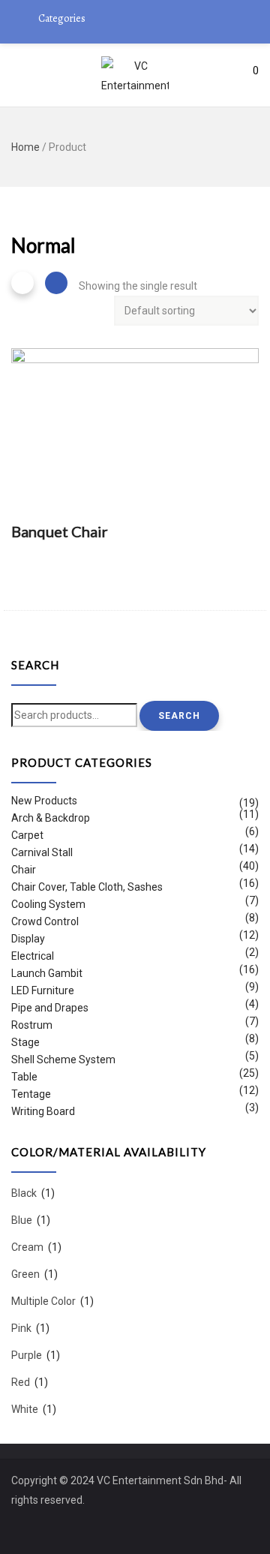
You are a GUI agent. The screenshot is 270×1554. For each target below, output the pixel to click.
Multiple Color (43, 1301)
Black (24, 1193)
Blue (21, 1220)
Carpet (27, 835)
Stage (25, 1042)
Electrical (32, 956)
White (24, 1409)
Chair (23, 870)
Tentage (31, 1094)
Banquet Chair (59, 531)
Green (25, 1274)
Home (25, 147)
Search (179, 716)
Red (20, 1382)
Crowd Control (45, 921)
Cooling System (48, 904)
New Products (44, 802)
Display (28, 939)
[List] (56, 283)
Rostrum (31, 1025)
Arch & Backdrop (50, 818)
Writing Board (43, 1111)
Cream (27, 1247)
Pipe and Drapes (49, 1008)
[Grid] (22, 283)
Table (24, 1077)
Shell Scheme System (63, 1060)
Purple (26, 1355)
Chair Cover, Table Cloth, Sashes (87, 887)
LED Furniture (42, 990)
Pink (21, 1328)
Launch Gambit (46, 973)
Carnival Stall (42, 852)
